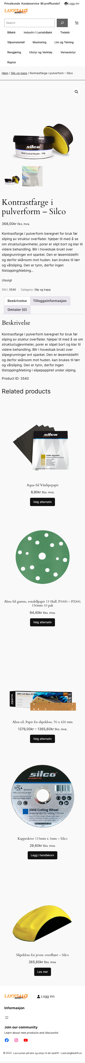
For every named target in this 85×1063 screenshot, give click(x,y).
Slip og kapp (19, 73)
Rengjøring (14, 52)
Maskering (39, 42)
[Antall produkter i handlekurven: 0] (77, 23)
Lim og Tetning (64, 42)
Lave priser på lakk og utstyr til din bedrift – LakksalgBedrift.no (47, 1053)
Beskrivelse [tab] (17, 301)
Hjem (5, 73)
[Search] (62, 23)
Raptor (11, 62)
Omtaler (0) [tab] (17, 310)
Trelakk (65, 32)
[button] (76, 91)
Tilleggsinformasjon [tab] (50, 301)
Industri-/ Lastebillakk (38, 32)
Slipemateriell (16, 42)
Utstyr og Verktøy (40, 52)
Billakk (11, 32)
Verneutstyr (68, 52)
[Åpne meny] (6, 1017)
